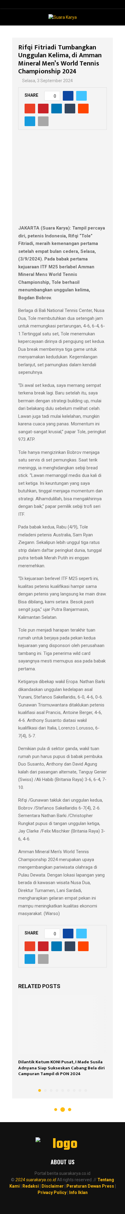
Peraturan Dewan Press (90, 1186)
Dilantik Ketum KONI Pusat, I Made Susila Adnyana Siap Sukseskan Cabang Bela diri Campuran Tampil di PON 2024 (61, 1068)
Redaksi (30, 1186)
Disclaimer (53, 1186)
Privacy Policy (52, 1192)
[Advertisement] (62, 180)
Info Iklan (78, 1192)
